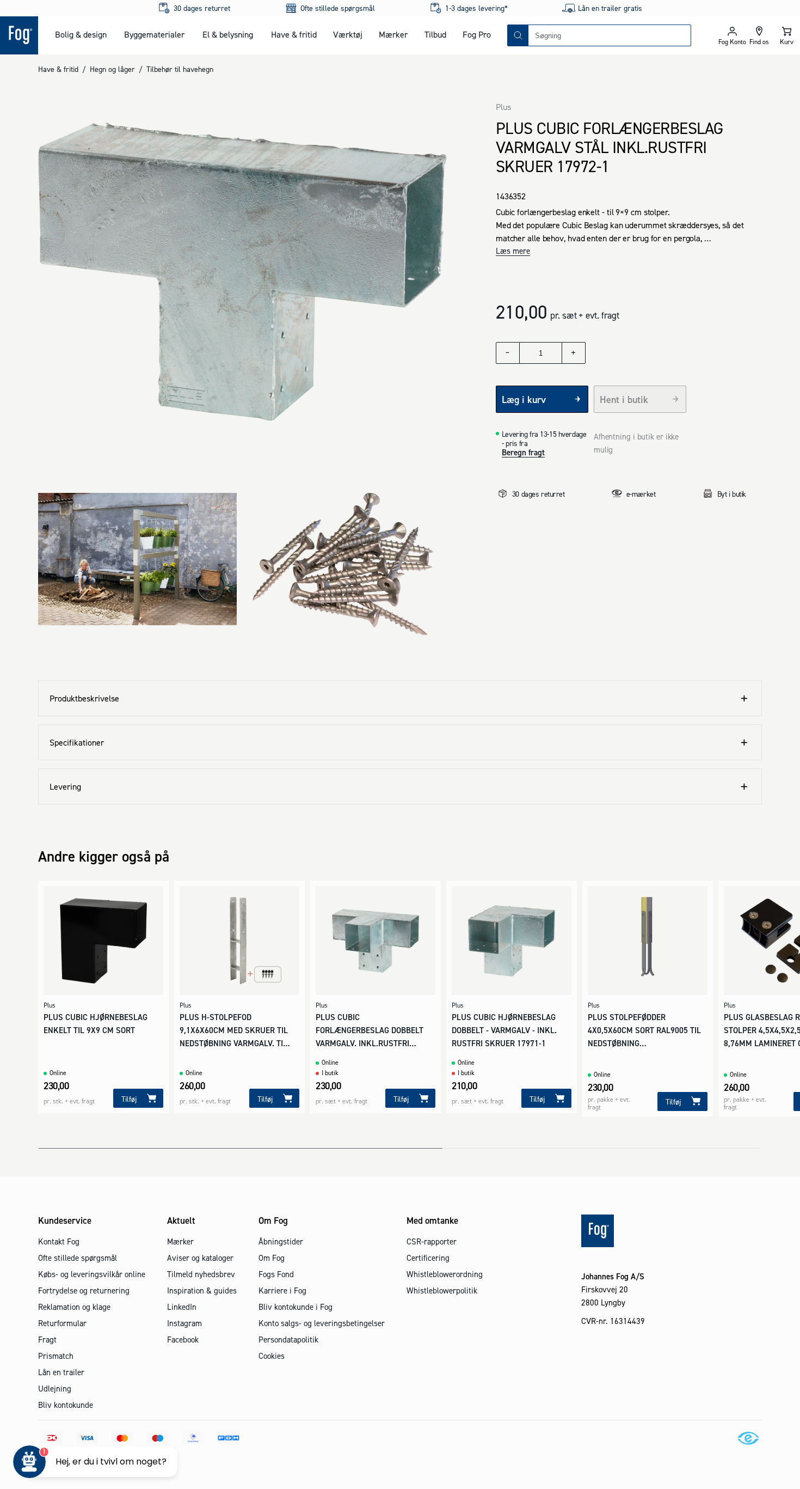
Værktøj (347, 34)
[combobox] (609, 35)
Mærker (393, 34)
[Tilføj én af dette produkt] (574, 353)
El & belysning (227, 34)
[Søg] (518, 35)
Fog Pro (477, 34)
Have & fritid (294, 34)
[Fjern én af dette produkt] (508, 353)
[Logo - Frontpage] (19, 35)
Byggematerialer (154, 34)
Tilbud (435, 34)
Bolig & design (81, 34)
